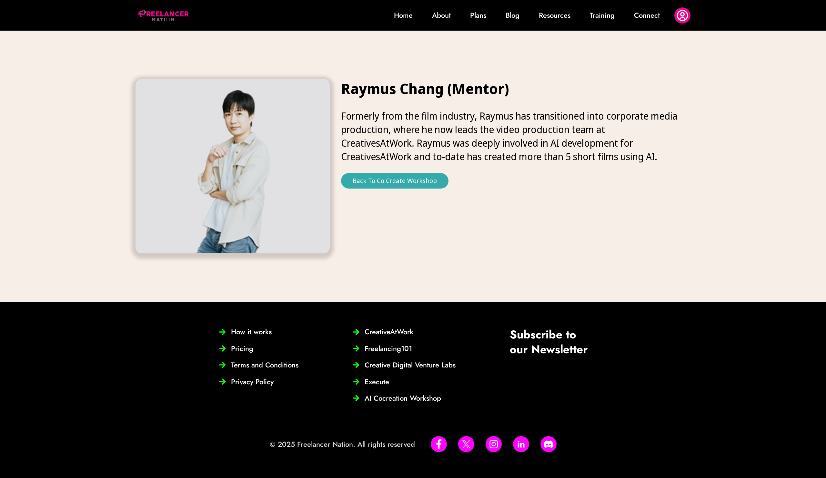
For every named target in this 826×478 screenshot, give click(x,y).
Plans (478, 15)
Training (602, 15)
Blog (512, 15)
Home (403, 15)
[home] (163, 15)
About (441, 15)
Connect (647, 15)
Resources (554, 15)
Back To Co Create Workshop (395, 180)
